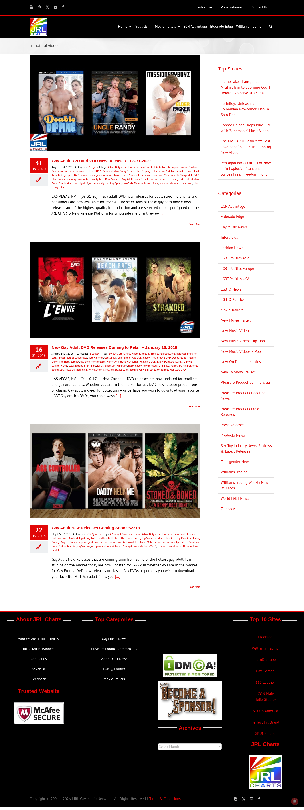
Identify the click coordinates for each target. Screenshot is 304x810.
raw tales (94, 183)
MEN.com (122, 365)
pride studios (192, 179)
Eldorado (265, 636)
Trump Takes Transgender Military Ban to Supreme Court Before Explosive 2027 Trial (245, 87)
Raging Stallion (81, 546)
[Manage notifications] (294, 801)
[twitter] (47, 7)
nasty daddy (135, 365)
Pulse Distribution (62, 183)
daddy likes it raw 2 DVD (157, 357)
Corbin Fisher (162, 538)
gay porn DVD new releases (79, 175)
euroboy (75, 361)
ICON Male (265, 693)
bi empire (173, 167)
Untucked (188, 546)
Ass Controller (183, 534)
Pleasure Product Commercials (245, 382)
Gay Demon (265, 671)
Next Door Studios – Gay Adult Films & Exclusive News (130, 179)
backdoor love (59, 538)
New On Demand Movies (241, 361)
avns (194, 534)
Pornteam (194, 542)
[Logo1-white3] (38, 19)
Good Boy (115, 542)
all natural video (130, 167)
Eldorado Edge (232, 216)
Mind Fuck (57, 179)
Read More (194, 224)
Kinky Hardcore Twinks (170, 361)
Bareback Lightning (79, 538)
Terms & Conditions (165, 798)
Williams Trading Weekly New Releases (244, 485)
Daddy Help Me (78, 542)
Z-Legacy (93, 167)
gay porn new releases (108, 175)
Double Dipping (141, 171)
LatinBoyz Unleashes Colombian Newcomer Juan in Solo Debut (245, 109)
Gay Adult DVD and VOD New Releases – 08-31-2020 (101, 161)
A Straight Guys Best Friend (125, 534)
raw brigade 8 (80, 183)
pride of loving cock (173, 179)
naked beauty (90, 179)
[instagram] (55, 7)
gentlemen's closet (98, 542)
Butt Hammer (95, 357)
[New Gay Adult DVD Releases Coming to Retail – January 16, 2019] (115, 290)
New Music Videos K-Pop (241, 351)
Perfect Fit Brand (265, 722)
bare (164, 167)
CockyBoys (126, 171)
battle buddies (99, 538)
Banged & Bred (147, 353)
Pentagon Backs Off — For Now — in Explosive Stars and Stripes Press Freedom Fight (246, 168)
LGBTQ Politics (232, 299)
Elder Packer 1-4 (160, 171)
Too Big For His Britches (143, 369)
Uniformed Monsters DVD (171, 369)
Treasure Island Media (146, 183)
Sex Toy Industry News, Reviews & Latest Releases (246, 448)
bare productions (166, 353)
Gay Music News (234, 227)
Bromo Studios (111, 171)
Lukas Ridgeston (106, 365)
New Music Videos (235, 330)
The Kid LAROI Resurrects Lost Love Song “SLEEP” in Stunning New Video (246, 147)
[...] (164, 213)
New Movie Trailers (236, 320)
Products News (233, 435)
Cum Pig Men (178, 538)
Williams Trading (234, 472)
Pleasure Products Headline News (243, 395)
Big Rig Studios (146, 538)
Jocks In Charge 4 (180, 175)
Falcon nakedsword (182, 171)
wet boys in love (183, 183)
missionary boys (73, 179)
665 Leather (265, 682)
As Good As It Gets (151, 167)
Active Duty (113, 167)
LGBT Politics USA (235, 278)
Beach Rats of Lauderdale (73, 357)
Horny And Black (116, 361)
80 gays (113, 353)
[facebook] (63, 7)
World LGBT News (235, 498)
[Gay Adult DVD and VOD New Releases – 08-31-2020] (115, 103)
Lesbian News (232, 247)
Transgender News (235, 461)
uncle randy (166, 183)
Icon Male (164, 175)
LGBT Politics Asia (235, 258)
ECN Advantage (233, 206)
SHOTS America (265, 710)
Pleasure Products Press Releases (240, 411)
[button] (271, 26)
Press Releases (232, 424)
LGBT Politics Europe (237, 268)
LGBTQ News (93, 534)
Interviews (229, 237)
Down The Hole (60, 361)
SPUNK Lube (265, 733)
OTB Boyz (164, 365)
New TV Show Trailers (238, 372)
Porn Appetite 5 (178, 542)
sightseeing (107, 183)
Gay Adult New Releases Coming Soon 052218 (96, 528)
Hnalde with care (148, 175)
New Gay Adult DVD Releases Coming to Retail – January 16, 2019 (114, 347)
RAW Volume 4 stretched (100, 369)
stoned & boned (113, 546)
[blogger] (31, 7)
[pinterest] (39, 7)
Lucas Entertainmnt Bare (82, 365)
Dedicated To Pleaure (184, 357)
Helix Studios (129, 175)
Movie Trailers (232, 310)
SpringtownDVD (124, 183)
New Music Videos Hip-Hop (243, 340)
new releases (150, 365)
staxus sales (122, 369)
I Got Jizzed (128, 542)
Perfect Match (178, 365)
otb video (163, 542)
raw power (97, 546)
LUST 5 (195, 175)
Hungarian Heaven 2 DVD (141, 361)
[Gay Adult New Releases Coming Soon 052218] (115, 471)
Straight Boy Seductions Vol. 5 (139, 546)
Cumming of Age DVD (130, 357)
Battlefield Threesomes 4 (122, 538)
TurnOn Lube (265, 659)
